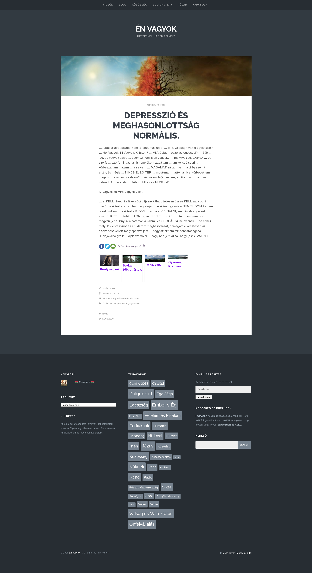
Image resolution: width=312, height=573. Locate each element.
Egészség (138, 405)
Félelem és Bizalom (128, 298)
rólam (182, 4)
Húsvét (171, 436)
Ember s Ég (109, 298)
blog (122, 4)
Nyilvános (134, 303)
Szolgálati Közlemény (168, 496)
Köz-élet (164, 446)
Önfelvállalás (142, 524)
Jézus (148, 445)
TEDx (131, 504)
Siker (166, 487)
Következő (108, 318)
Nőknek (136, 466)
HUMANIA (201, 415)
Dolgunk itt (140, 393)
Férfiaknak (139, 425)
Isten (133, 446)
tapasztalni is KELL (229, 424)
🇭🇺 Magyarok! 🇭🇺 (84, 382)
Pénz (152, 467)
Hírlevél (155, 435)
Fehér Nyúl (135, 416)
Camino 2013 (138, 383)
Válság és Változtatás (151, 513)
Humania (160, 426)
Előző (105, 313)
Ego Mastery (162, 4)
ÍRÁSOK (107, 303)
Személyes (135, 496)
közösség (139, 4)
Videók (108, 4)
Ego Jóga (164, 394)
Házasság (136, 436)
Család (158, 383)
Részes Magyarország (143, 487)
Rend (134, 477)
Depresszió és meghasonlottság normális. (156, 125)
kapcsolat (201, 4)
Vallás (142, 504)
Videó (154, 504)
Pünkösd (164, 467)
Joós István (109, 288)
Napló (177, 457)
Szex (149, 496)
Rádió (148, 477)
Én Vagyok (156, 29)
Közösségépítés (161, 457)
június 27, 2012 (156, 105)
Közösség (138, 456)
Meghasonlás (121, 303)
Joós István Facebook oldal (237, 553)
